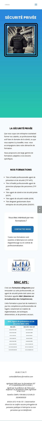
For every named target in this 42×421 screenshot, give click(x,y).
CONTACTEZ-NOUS (22, 229)
